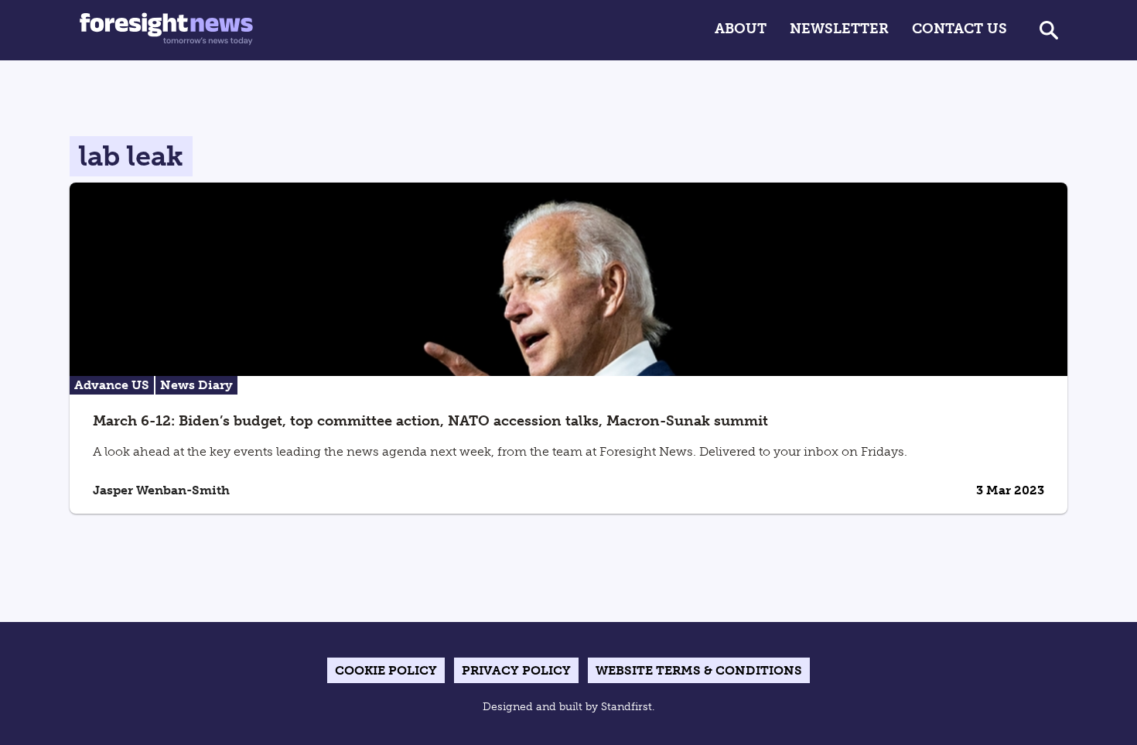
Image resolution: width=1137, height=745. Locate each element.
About (741, 28)
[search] (1048, 30)
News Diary (196, 385)
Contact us (959, 28)
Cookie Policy (386, 670)
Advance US (111, 385)
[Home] (166, 30)
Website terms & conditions (699, 670)
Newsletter (839, 28)
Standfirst (626, 706)
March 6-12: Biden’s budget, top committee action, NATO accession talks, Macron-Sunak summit (430, 420)
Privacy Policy (516, 670)
